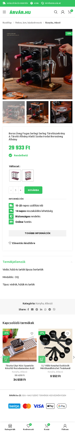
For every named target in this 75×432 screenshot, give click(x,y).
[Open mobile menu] (4, 11)
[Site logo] (20, 11)
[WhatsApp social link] (45, 309)
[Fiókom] (62, 11)
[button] (6, 64)
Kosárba (33, 190)
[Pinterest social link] (37, 309)
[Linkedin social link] (41, 309)
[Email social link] (32, 309)
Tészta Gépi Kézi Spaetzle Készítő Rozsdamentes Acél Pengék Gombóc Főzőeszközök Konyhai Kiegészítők (19, 369)
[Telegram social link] (49, 309)
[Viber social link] (54, 309)
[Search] (55, 11)
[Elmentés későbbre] (32, 333)
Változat (14, 166)
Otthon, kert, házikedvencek (28, 22)
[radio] (15, 175)
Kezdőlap (7, 22)
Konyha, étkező (53, 22)
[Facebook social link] (28, 309)
